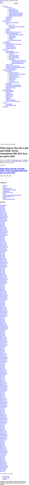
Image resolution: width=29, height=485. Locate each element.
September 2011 (4, 438)
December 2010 (4, 450)
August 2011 (3, 440)
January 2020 (3, 309)
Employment (9, 104)
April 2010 (2, 460)
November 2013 (4, 403)
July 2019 (2, 317)
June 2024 (2, 237)
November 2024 (4, 232)
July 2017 (2, 347)
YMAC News (9, 95)
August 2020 (3, 300)
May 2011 (2, 444)
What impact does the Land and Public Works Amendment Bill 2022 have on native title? (13, 171)
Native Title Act (12, 79)
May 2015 (2, 378)
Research (8, 30)
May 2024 (2, 239)
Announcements (10, 51)
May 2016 (2, 366)
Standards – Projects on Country (13, 44)
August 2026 (3, 205)
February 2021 (3, 292)
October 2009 (3, 468)
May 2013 (2, 411)
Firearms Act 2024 (13, 75)
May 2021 (2, 287)
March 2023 (3, 258)
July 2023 (2, 252)
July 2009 (2, 471)
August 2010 (3, 455)
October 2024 (3, 233)
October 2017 (3, 343)
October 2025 (3, 218)
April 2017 (2, 351)
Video (4, 193)
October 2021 (3, 281)
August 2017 (3, 346)
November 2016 (4, 358)
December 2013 (4, 402)
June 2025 (2, 224)
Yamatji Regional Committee (15, 14)
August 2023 (3, 251)
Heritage (8, 29)
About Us (5, 6)
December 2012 (4, 418)
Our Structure (12, 9)
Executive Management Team (16, 13)
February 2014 (3, 399)
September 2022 (4, 266)
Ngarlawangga (12, 37)
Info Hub (5, 49)
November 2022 (4, 263)
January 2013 (3, 416)
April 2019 (2, 321)
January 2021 (3, 293)
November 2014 (4, 387)
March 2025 (3, 226)
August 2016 (3, 362)
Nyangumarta (12, 36)
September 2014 (4, 389)
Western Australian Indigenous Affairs (12, 195)
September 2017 (4, 345)
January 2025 (3, 229)
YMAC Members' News (9, 199)
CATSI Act (11, 80)
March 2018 (3, 336)
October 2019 (3, 313)
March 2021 (3, 290)
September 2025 (4, 220)
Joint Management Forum (15, 40)
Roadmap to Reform (14, 72)
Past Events (11, 59)
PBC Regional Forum (14, 57)
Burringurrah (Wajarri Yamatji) (16, 34)
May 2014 (2, 395)
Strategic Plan (9, 17)
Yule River (11, 53)
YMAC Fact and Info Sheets (12, 66)
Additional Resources (11, 48)
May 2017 (2, 350)
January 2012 (3, 433)
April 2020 (2, 305)
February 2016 (3, 370)
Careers (5, 102)
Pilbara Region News (8, 192)
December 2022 (4, 262)
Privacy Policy (6, 477)
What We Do (6, 21)
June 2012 (2, 426)
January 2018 (3, 339)
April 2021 (2, 289)
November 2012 (4, 419)
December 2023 (4, 245)
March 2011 (3, 446)
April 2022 (2, 273)
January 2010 (3, 464)
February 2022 (3, 275)
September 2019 (4, 315)
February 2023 (3, 259)
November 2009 (4, 467)
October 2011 (3, 437)
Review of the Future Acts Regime (17, 74)
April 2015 (2, 380)
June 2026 (2, 207)
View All (5, 185)
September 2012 (4, 422)
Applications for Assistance (12, 22)
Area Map (8, 18)
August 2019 (3, 316)
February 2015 (3, 383)
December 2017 (4, 340)
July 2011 (2, 441)
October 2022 (3, 264)
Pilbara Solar (9, 19)
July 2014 (2, 392)
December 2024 (4, 230)
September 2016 (4, 361)
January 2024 (3, 244)
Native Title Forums (13, 56)
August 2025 (3, 221)
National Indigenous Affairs (9, 189)
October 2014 (3, 388)
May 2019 (2, 320)
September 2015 (4, 373)
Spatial (7, 41)
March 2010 (3, 461)
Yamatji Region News (8, 196)
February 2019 (3, 324)
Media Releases (9, 91)
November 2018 (4, 327)
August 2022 (3, 267)
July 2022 (2, 268)
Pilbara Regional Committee (15, 15)
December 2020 (4, 294)
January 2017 (3, 355)
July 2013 (2, 408)
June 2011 (2, 442)
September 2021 (4, 282)
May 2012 (2, 427)
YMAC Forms (9, 64)
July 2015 (2, 376)
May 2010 (2, 459)
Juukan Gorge (12, 78)
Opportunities (6, 191)
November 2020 (4, 296)
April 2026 (2, 210)
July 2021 (2, 285)
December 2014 (4, 385)
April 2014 (2, 396)
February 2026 (3, 213)
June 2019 (2, 319)
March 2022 (3, 274)
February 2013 (3, 415)
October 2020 (3, 297)
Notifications (12, 28)
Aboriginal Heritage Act (14, 76)
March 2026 (3, 211)
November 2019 (4, 312)
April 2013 (2, 412)
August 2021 (3, 283)
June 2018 (2, 332)
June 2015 (2, 377)
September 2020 (4, 298)
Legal (7, 23)
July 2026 (2, 206)
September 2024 (4, 235)
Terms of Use (6, 476)
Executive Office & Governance (13, 32)
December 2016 (4, 357)
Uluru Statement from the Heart (13, 86)
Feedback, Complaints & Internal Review (15, 67)
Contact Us (5, 106)
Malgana (11, 38)
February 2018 (3, 338)
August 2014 (3, 391)
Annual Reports (9, 94)
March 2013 (3, 414)
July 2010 (2, 456)
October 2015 (3, 372)
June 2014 (2, 393)
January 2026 (3, 214)
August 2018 (3, 330)
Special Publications (10, 99)
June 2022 (2, 270)
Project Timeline (10, 45)
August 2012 (3, 423)
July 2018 (2, 331)
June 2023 (2, 254)
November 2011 (4, 435)
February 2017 (3, 354)
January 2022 (3, 277)
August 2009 (3, 469)
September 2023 (4, 249)
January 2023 (3, 260)
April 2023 (2, 256)
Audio (4, 187)
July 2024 (2, 236)
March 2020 (3, 306)
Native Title (11, 25)
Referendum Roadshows (17, 63)
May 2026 (2, 209)
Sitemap (5, 479)
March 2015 (3, 381)
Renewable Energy (7, 42)
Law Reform (9, 71)
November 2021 (4, 279)
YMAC (2, 0)
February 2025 (3, 228)
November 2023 (4, 247)
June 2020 (2, 302)
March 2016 (3, 369)
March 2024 (3, 241)
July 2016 (2, 364)
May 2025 (2, 225)
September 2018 (4, 328)
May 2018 (2, 334)
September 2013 (4, 406)
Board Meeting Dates (14, 11)
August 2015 (3, 374)
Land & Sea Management (12, 33)
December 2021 (4, 278)
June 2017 (2, 349)
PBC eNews (9, 97)
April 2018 (2, 335)
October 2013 (3, 404)
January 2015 (3, 384)
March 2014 (3, 397)
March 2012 (3, 430)
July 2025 (2, 222)
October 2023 (3, 248)
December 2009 (4, 465)
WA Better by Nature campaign (13, 85)
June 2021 (2, 286)
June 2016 (2, 365)
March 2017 (3, 353)
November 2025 (4, 217)
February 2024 (3, 243)
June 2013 (2, 410)
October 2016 (3, 359)
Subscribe (8, 93)
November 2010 (4, 452)
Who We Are (9, 7)
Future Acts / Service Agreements (17, 26)
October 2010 (3, 453)
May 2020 (2, 304)
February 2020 (3, 308)
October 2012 (3, 421)
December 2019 (4, 311)
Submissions (9, 83)
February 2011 (3, 448)
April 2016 (2, 368)
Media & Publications (8, 90)
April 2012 (2, 429)
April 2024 (2, 240)
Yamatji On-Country (14, 55)
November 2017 (4, 342)
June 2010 (2, 457)
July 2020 (2, 301)
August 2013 (3, 407)
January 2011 (3, 449)
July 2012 (2, 425)
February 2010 (3, 463)
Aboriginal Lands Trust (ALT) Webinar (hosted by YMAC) (19, 61)
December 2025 (4, 216)
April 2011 (2, 445)
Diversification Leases (14, 82)
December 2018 (4, 326)
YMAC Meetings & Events (12, 52)
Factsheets (25, 160)
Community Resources (11, 68)
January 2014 (3, 400)
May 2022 (2, 271)
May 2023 (2, 255)
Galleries (8, 98)
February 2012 (3, 431)
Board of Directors (13, 10)
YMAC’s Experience (11, 47)
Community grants (7, 188)
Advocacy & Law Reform (9, 70)
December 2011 (3, 434)
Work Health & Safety (11, 105)
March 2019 (3, 323)
